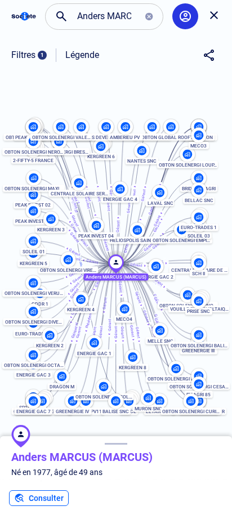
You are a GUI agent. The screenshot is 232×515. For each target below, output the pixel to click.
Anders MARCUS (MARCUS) (82, 457)
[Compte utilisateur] (185, 16)
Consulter (46, 498)
